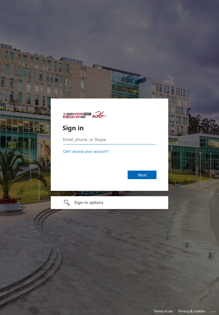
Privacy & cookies (191, 311)
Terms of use (163, 311)
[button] (109, 202)
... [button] (213, 310)
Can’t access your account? (86, 151)
